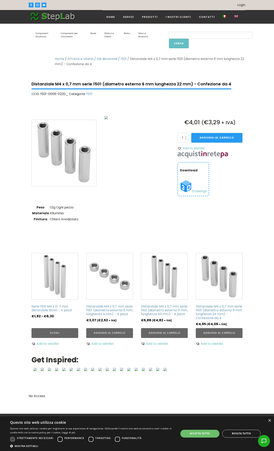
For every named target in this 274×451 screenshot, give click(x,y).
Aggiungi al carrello (217, 137)
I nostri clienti (178, 17)
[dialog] (137, 433)
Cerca (179, 43)
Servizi (128, 17)
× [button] (269, 420)
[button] (191, 148)
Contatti (207, 17)
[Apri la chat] (264, 441)
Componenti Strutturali (42, 35)
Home (110, 17)
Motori (127, 33)
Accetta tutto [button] (200, 433)
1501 (124, 59)
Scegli (55, 333)
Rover (93, 33)
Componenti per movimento (69, 35)
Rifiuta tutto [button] (241, 433)
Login (241, 5)
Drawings (199, 191)
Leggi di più (68, 432)
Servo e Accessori (143, 35)
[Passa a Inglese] (236, 16)
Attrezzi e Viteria (109, 35)
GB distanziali (107, 59)
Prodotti (150, 17)
